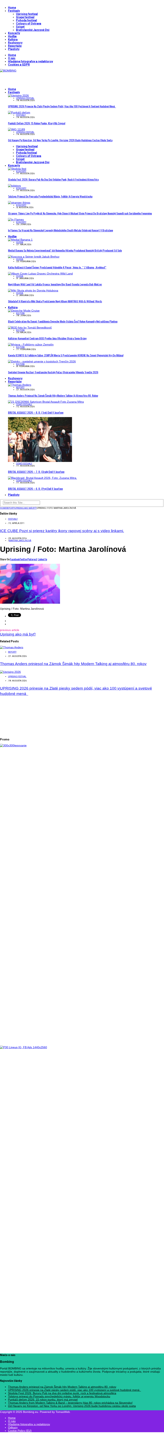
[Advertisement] (47, 78)
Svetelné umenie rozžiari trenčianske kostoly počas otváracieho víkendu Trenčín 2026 (53, 372)
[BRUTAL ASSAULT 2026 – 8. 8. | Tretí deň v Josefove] (46, 401)
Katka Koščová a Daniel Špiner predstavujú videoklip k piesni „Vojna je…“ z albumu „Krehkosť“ (57, 267)
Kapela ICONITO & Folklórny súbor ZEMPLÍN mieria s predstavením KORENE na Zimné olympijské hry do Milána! (65, 355)
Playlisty (13, 49)
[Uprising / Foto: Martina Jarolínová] (30, 602)
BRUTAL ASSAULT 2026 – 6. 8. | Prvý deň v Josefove (35, 488)
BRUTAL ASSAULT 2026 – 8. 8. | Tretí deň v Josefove (35, 412)
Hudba (12, 36)
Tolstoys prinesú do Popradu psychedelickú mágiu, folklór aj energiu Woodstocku (50, 196)
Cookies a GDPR (19, 64)
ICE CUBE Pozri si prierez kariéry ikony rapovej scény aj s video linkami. (62, 531)
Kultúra (13, 39)
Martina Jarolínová (20, 540)
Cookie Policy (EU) (20, 1430)
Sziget (20, 26)
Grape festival (25, 17)
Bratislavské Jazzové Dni (32, 29)
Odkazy (13, 1427)
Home (12, 7)
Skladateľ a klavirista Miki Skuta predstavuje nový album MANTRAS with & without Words (55, 301)
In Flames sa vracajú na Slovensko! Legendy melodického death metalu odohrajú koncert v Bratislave (60, 230)
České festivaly (24, 404)
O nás (11, 58)
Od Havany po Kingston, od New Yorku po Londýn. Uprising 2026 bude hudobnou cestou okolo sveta (60, 140)
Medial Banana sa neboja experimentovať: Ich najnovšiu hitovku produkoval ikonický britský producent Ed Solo (65, 250)
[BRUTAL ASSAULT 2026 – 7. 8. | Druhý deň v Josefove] (40, 461)
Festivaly (14, 10)
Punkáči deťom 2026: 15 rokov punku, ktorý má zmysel (36, 123)
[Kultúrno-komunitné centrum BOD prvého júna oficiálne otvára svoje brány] (30, 327)
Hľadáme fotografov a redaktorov (30, 61)
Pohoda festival (26, 20)
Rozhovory (15, 42)
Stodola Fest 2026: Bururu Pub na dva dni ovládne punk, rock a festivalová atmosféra (53, 179)
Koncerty (14, 33)
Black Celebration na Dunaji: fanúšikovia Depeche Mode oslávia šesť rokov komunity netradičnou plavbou (62, 321)
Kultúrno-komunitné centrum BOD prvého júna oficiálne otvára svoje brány (47, 338)
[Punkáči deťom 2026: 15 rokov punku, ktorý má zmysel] (19, 112)
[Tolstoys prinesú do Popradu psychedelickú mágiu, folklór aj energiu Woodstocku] (14, 185)
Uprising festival (27, 14)
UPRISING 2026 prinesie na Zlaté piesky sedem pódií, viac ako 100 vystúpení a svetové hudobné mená (62, 106)
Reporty (20, 387)
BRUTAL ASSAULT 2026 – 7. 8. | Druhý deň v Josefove (36, 471)
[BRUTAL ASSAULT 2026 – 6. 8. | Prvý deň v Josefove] (42, 477)
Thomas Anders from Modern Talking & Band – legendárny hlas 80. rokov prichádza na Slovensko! (70, 1402)
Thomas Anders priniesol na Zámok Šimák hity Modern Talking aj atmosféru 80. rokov (53, 395)
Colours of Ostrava (28, 23)
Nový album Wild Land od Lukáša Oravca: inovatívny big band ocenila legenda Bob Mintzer (55, 284)
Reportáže (15, 45)
